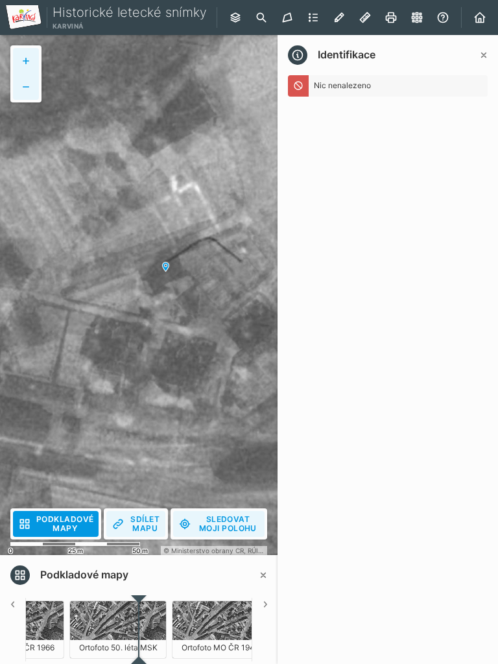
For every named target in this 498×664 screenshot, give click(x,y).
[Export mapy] (391, 17)
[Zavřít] (483, 55)
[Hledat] (261, 17)
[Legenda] (313, 17)
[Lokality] (287, 17)
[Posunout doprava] (265, 629)
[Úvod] (480, 17)
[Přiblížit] (26, 61)
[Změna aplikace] (417, 17)
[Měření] (365, 17)
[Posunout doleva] (13, 629)
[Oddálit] (26, 87)
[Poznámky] (339, 17)
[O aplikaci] (443, 17)
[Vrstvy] (235, 17)
